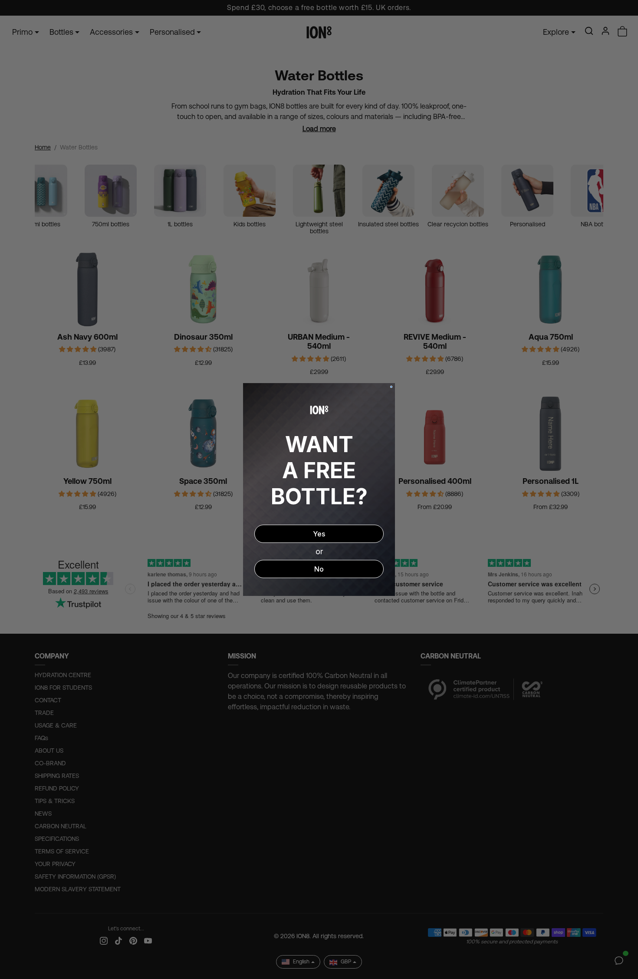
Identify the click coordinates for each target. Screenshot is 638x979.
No (319, 569)
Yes (319, 533)
